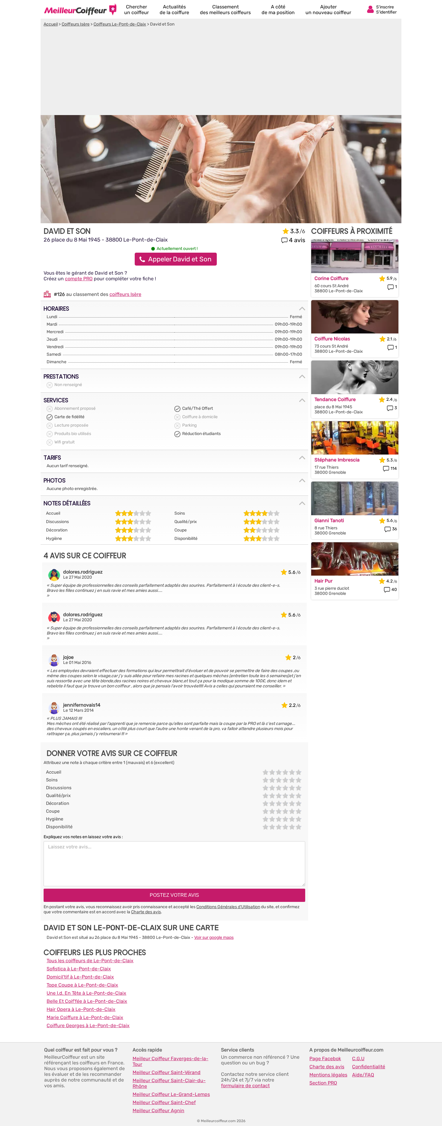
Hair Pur (324, 581)
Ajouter (328, 9)
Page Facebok (325, 1058)
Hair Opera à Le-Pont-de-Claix (81, 1009)
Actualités (174, 9)
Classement (225, 9)
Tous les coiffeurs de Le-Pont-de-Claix (90, 960)
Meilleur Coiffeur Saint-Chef (164, 1102)
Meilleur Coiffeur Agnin (158, 1110)
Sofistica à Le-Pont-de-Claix (79, 969)
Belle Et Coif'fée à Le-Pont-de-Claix (87, 1001)
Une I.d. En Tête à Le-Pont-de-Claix (86, 993)
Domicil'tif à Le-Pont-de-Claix (80, 977)
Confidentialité (368, 1067)
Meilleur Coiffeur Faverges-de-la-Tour (170, 1061)
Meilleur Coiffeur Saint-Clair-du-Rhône (169, 1083)
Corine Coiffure (331, 278)
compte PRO (79, 279)
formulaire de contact (245, 1085)
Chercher (136, 9)
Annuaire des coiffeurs (80, 9)
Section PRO (323, 1083)
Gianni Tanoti (329, 520)
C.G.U (358, 1058)
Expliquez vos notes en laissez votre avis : (83, 836)
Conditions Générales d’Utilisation (228, 906)
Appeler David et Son (179, 259)
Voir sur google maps (214, 937)
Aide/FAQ (363, 1075)
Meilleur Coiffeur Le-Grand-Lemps (171, 1094)
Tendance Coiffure (335, 399)
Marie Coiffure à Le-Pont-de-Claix (85, 1017)
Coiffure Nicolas (332, 339)
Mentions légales (328, 1075)
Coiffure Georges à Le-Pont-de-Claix (88, 1025)
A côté (278, 9)
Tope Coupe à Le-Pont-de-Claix (82, 985)
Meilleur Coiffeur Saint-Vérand (167, 1072)
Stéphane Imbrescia (337, 460)
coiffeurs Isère (125, 294)
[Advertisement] (221, 72)
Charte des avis (146, 911)
